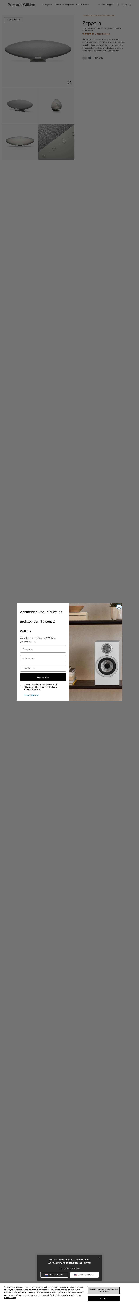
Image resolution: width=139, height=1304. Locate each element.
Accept (103, 1298)
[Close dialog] (119, 606)
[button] (84, 1275)
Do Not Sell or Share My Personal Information (104, 1290)
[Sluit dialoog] (99, 1258)
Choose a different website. (69, 1268)
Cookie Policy (10, 1298)
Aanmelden (43, 677)
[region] (69, 1293)
